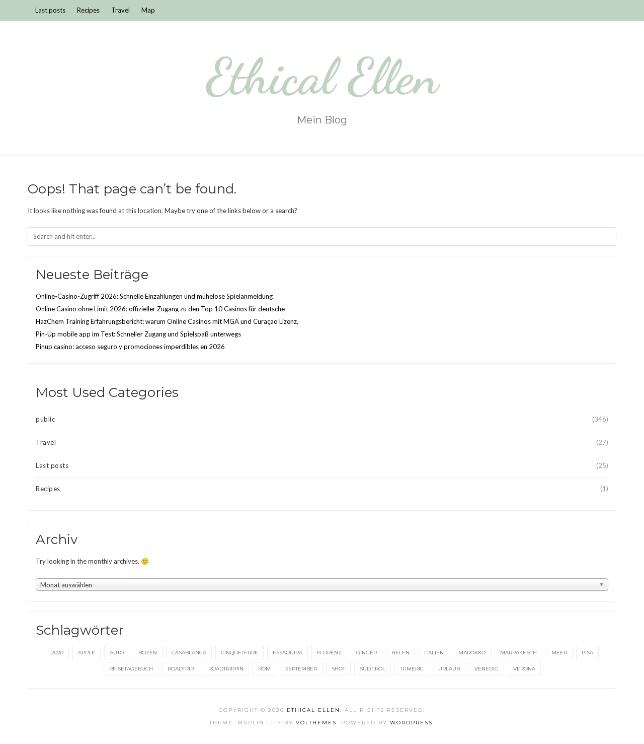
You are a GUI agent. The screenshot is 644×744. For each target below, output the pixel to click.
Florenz (329, 652)
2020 (57, 652)
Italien (434, 652)
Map (148, 10)
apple (86, 652)
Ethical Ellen (322, 76)
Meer (559, 652)
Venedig (486, 668)
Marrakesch (518, 652)
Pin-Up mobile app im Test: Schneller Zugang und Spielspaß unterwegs (138, 334)
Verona (524, 668)
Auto (117, 652)
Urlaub (449, 668)
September (301, 668)
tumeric (412, 668)
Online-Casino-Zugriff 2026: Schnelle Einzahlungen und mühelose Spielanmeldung (154, 296)
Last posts (50, 10)
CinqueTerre (239, 652)
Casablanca (189, 652)
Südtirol (372, 668)
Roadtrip (181, 668)
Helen (400, 652)
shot (338, 668)
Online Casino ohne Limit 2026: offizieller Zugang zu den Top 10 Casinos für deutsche (160, 309)
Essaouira (287, 652)
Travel (120, 10)
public (45, 419)
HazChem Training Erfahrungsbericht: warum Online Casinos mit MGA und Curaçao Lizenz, (167, 321)
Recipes (88, 10)
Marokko (472, 652)
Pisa (587, 652)
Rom (264, 668)
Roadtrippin (226, 668)
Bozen (147, 652)
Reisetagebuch (131, 668)
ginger (366, 652)
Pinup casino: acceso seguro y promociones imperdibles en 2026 (130, 347)
